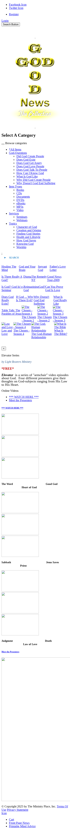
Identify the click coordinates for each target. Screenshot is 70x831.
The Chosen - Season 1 (29, 318)
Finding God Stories (28, 233)
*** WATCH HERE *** (24, 396)
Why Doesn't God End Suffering (35, 183)
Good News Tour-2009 (54, 278)
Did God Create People (30, 156)
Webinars (21, 220)
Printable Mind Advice (22, 826)
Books (20, 189)
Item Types (15, 186)
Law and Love (6, 332)
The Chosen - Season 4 (21, 332)
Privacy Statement (17, 809)
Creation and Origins (28, 230)
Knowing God (25, 243)
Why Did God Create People (33, 179)
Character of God (26, 227)
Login (5, 20)
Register (14, 14)
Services (14, 213)
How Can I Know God (30, 173)
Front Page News (19, 822)
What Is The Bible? (60, 332)
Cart (11, 819)
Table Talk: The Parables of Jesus (11, 312)
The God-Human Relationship (41, 335)
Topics (13, 223)
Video (20, 210)
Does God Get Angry (29, 163)
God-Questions (18, 152)
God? (42, 286)
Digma (27, 276)
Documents (23, 196)
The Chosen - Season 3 (60, 318)
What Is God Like (27, 176)
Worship (21, 247)
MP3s (19, 206)
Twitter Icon (16, 8)
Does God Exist (25, 159)
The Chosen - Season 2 (44, 318)
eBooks (20, 203)
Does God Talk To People (31, 169)
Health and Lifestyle (28, 237)
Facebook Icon (18, 4)
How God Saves (26, 240)
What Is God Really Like (60, 300)
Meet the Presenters (20, 400)
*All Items (15, 149)
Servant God (42, 268)
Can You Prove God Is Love (54, 288)
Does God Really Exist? (7, 300)
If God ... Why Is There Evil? (24, 298)
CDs (19, 193)
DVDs (20, 200)
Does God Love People (30, 166)
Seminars (21, 216)
